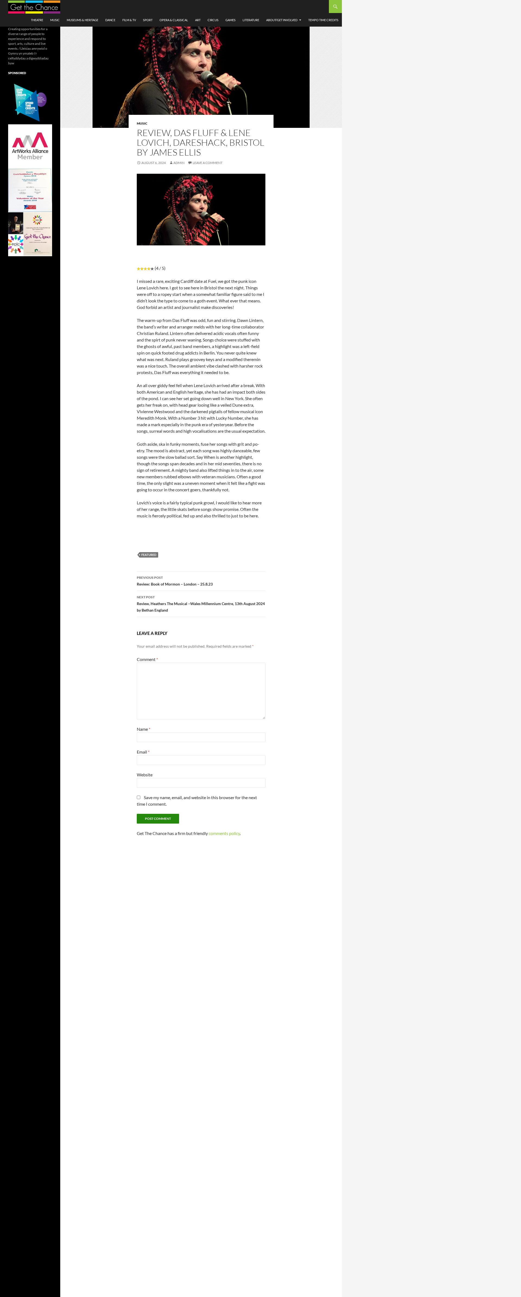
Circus (213, 20)
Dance (110, 20)
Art (198, 20)
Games (230, 20)
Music (55, 20)
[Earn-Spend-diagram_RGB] (30, 102)
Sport (148, 20)
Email (143, 751)
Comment (147, 659)
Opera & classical (174, 20)
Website (145, 774)
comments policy (224, 833)
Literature (251, 20)
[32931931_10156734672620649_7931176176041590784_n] (30, 190)
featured (148, 554)
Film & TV (129, 20)
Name (143, 729)
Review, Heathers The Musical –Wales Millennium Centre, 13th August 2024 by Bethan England (201, 603)
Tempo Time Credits (323, 20)
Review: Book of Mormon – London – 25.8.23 (175, 580)
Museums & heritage (82, 20)
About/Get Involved (281, 20)
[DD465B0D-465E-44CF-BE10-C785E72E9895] (30, 234)
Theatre (37, 20)
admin (179, 163)
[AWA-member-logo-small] (30, 146)
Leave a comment (208, 163)
